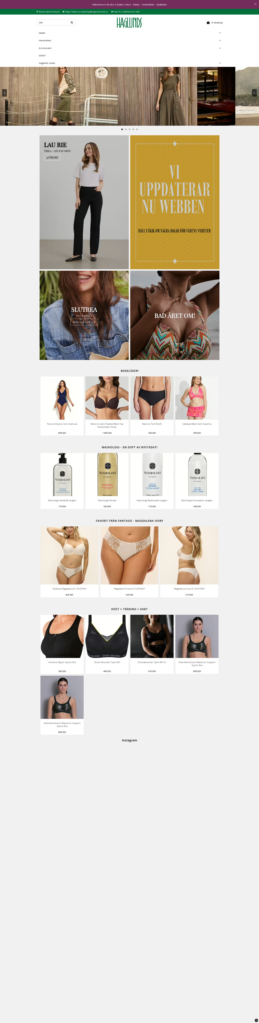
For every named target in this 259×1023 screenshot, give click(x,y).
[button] (214, 22)
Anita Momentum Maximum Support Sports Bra (197, 664)
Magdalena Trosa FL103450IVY (129, 588)
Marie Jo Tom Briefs (152, 423)
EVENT (42, 55)
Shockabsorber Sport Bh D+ (152, 662)
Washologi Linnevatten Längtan (197, 500)
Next (254, 93)
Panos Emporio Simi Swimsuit (62, 423)
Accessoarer (45, 48)
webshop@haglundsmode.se (94, 11)
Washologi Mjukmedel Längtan (152, 500)
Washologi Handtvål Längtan (62, 500)
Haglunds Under (47, 63)
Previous (4, 93)
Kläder (42, 32)
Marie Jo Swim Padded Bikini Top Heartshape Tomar (107, 425)
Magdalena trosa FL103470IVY (189, 588)
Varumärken (45, 40)
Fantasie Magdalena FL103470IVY (69, 588)
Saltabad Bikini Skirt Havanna (196, 423)
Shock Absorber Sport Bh (107, 662)
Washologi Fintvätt (107, 500)
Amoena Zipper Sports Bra (62, 662)
